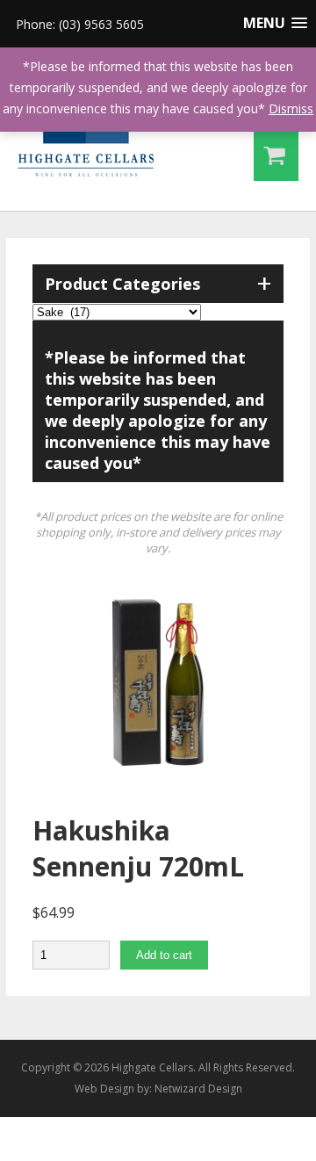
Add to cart (164, 955)
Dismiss (291, 108)
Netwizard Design (198, 1088)
